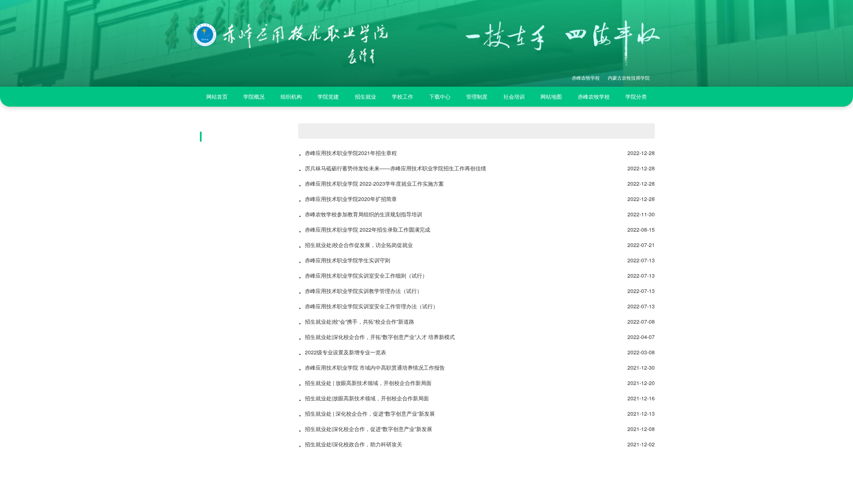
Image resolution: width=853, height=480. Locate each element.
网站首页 (217, 96)
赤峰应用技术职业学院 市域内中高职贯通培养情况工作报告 (476, 367)
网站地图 (551, 96)
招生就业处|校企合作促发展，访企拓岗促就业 (476, 245)
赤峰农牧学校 (594, 96)
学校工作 (402, 96)
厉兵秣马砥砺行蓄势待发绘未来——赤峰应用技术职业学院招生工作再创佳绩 (476, 168)
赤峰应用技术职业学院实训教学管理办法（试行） (476, 291)
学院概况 (254, 96)
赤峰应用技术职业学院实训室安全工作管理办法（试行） (476, 306)
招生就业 (365, 96)
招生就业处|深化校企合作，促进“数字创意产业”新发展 (476, 429)
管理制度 (476, 96)
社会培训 (514, 96)
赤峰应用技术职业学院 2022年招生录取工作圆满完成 (476, 229)
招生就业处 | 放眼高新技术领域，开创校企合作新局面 (476, 383)
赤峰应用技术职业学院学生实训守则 (476, 260)
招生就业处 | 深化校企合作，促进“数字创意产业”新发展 (476, 413)
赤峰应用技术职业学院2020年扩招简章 (476, 199)
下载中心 (439, 96)
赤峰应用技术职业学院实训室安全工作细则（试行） (476, 275)
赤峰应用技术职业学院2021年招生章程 (476, 153)
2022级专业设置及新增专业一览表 (476, 352)
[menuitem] (217, 97)
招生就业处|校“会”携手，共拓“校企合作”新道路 (476, 321)
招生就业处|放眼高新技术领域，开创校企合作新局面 (476, 398)
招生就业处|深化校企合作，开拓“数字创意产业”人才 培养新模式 (476, 337)
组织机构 (291, 96)
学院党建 (328, 96)
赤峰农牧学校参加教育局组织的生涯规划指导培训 (476, 214)
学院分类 (636, 96)
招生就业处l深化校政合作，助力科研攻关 (476, 444)
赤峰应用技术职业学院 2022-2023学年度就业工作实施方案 (476, 183)
